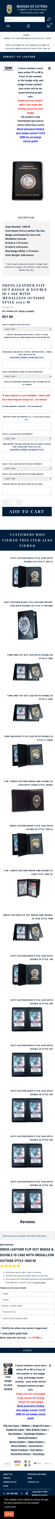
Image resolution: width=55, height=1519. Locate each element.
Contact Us (33, 1482)
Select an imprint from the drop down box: (22, 372)
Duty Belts (36, 1449)
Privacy (7, 1478)
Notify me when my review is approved (24, 1328)
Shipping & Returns (37, 1474)
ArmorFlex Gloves (21, 1454)
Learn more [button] (10, 1507)
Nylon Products (19, 1449)
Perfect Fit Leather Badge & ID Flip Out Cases (27, 38)
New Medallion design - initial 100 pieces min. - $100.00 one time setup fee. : (26, 355)
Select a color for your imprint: (17, 434)
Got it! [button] (9, 1514)
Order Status (9, 1482)
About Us (7, 1474)
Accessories (35, 1445)
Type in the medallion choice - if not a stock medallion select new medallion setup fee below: (27, 335)
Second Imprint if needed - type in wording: (22, 406)
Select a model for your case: (16, 325)
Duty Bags (38, 1454)
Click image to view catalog (8, 1382)
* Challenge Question (13, 1333)
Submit (27, 1350)
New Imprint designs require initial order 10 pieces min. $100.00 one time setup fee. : (27, 447)
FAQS (30, 1478)
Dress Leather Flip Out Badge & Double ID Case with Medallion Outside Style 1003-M (27, 47)
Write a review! (26, 311)
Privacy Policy (39, 1282)
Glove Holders (19, 1445)
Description (26, 217)
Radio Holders (36, 1441)
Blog (5, 1486)
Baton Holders (18, 1441)
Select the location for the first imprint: (22, 464)
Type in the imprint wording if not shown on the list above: (27, 383)
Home (26, 35)
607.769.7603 (12, 1493)
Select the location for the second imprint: (23, 474)
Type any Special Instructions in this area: (22, 484)
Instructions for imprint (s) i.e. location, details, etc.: (27, 418)
